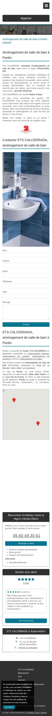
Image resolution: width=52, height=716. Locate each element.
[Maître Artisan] (26, 129)
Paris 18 (40, 365)
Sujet (5, 292)
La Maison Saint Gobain (36, 713)
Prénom (6, 261)
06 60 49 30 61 (26, 535)
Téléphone (7, 281)
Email (5, 271)
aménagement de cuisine (31, 359)
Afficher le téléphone (28, 648)
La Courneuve (29, 368)
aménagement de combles (16, 356)
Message (6, 302)
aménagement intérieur (38, 353)
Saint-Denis (16, 368)
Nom (5, 250)
